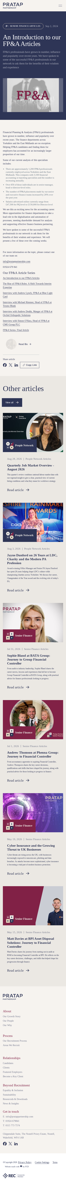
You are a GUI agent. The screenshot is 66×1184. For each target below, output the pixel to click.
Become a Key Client (13, 1076)
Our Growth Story (11, 1016)
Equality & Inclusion (13, 1090)
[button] (60, 6)
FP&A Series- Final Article (16, 330)
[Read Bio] (25, 344)
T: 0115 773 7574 (11, 1125)
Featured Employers (12, 1072)
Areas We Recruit (11, 1045)
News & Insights (11, 1103)
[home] (13, 5)
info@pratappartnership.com (16, 261)
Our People (8, 1020)
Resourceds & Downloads (15, 1099)
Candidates (8, 1063)
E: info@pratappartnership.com (18, 1116)
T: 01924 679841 (11, 1121)
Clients (6, 1067)
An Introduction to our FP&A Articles (21, 278)
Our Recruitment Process (15, 1040)
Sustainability (9, 1094)
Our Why (7, 1025)
